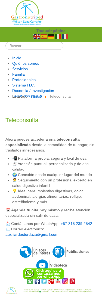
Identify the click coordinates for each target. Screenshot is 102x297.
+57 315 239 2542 (76, 223)
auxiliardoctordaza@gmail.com (31, 234)
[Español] (44, 36)
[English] (37, 36)
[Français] (65, 36)
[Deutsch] (51, 36)
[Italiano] (58, 36)
